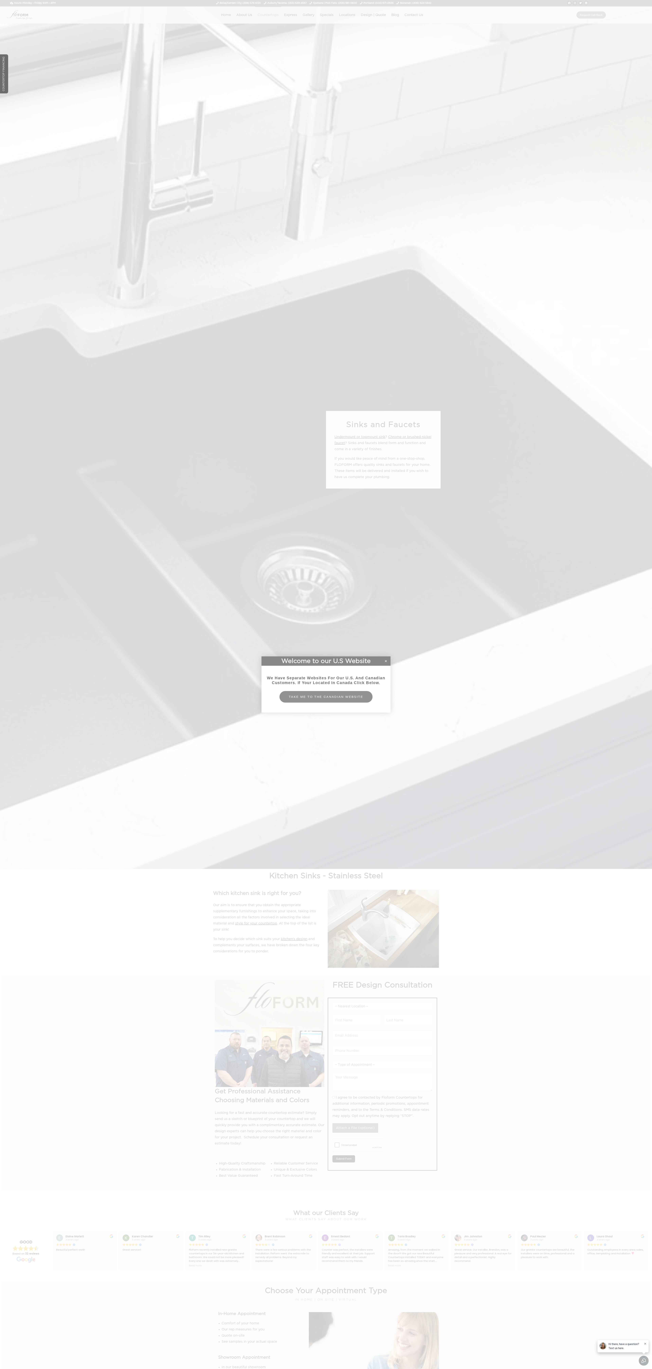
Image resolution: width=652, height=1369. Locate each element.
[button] (386, 661)
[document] (326, 684)
